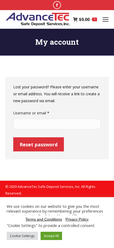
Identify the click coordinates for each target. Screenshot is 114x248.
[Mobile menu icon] (105, 19)
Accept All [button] (51, 235)
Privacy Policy (77, 219)
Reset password (39, 144)
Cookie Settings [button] (22, 235)
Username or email (38, 112)
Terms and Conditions (43, 219)
